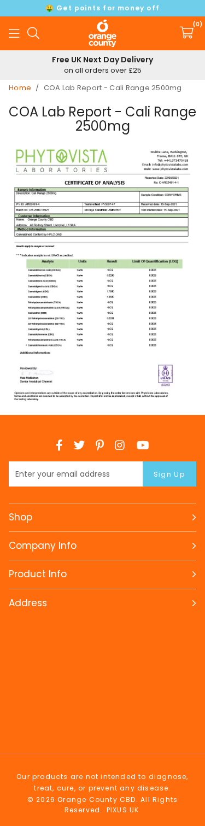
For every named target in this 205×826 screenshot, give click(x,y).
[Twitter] (79, 445)
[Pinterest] (100, 445)
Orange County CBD (102, 33)
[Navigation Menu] (14, 33)
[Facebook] (59, 445)
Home (20, 88)
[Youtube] (143, 445)
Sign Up (169, 474)
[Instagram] (120, 445)
